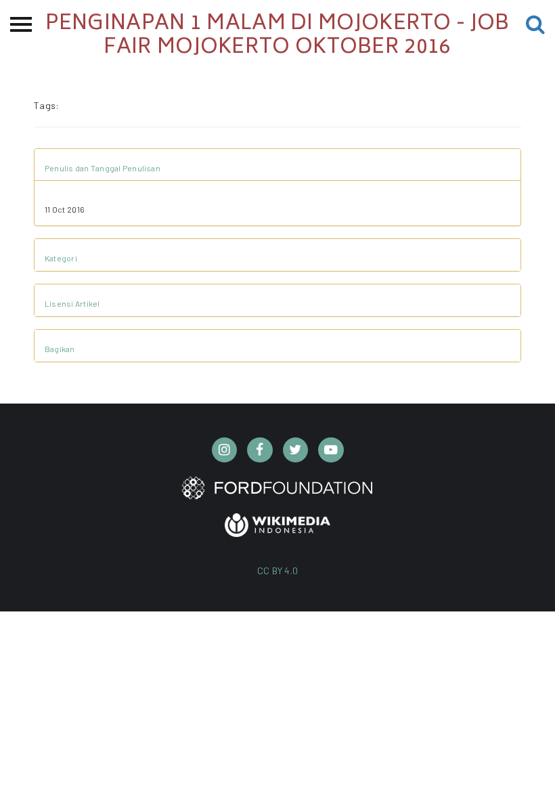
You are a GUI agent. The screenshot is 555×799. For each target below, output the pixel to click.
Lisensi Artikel (72, 303)
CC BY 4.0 (277, 570)
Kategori (61, 258)
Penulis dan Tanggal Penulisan (102, 168)
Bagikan (60, 348)
